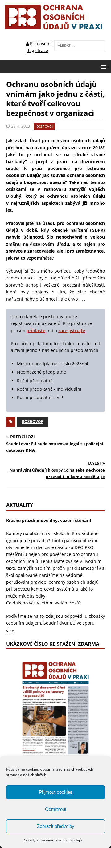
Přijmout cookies (55, 792)
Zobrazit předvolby (55, 826)
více (10, 631)
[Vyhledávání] (79, 45)
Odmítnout (55, 809)
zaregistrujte (71, 330)
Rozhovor (44, 126)
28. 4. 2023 (20, 126)
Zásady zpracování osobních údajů (52, 840)
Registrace (37, 50)
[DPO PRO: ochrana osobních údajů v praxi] (55, 26)
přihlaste (36, 330)
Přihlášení (41, 43)
